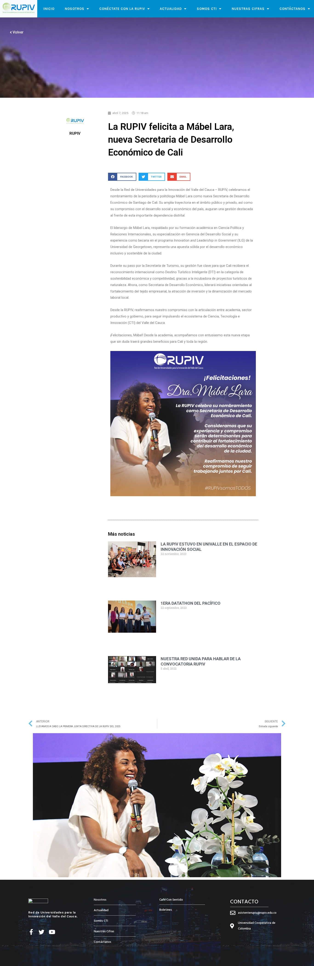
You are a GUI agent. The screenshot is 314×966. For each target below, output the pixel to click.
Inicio (48, 9)
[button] (122, 177)
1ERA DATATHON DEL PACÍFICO (190, 603)
